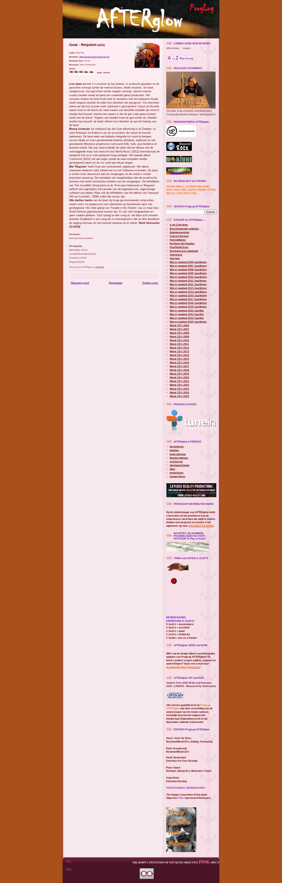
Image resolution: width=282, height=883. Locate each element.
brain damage (178, 454)
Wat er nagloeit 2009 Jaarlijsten (188, 273)
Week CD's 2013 (179, 351)
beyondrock (177, 446)
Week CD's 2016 (179, 362)
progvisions (177, 472)
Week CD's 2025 (179, 396)
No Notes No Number (182, 243)
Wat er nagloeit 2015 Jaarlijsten (188, 295)
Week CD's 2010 (179, 340)
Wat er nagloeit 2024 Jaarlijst (187, 318)
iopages (174, 450)
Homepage (115, 282)
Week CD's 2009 (179, 336)
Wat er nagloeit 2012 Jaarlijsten (188, 284)
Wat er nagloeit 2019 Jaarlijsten (188, 306)
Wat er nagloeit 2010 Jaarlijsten (188, 277)
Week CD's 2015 (179, 359)
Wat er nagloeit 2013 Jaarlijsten (188, 288)
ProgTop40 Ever (179, 247)
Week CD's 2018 (179, 370)
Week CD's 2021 (179, 381)
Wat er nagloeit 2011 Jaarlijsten (188, 280)
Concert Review (179, 236)
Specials (175, 258)
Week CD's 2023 (179, 388)
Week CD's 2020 (179, 377)
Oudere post (150, 282)
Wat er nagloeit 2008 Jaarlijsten (188, 269)
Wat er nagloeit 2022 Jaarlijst (187, 310)
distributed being (179, 465)
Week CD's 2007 (179, 329)
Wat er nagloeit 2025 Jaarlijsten (188, 321)
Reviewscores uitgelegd (184, 251)
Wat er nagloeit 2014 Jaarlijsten (188, 291)
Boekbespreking (179, 232)
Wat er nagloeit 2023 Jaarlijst (187, 314)
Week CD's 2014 (179, 355)
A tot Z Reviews (179, 224)
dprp (172, 469)
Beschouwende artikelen (184, 228)
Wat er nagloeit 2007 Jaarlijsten (188, 265)
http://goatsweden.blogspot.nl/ (94, 57)
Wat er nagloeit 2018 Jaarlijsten (188, 303)
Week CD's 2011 (179, 344)
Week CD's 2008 (179, 333)
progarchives (177, 476)
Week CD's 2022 (179, 385)
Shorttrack (176, 254)
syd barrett (176, 461)
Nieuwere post (80, 282)
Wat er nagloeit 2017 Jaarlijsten (188, 299)
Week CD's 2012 (179, 347)
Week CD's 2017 (179, 366)
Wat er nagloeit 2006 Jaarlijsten (188, 262)
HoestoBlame (178, 239)
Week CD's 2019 (179, 373)
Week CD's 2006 (179, 325)
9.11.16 (100, 267)
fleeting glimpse (179, 458)
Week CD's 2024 (179, 392)
